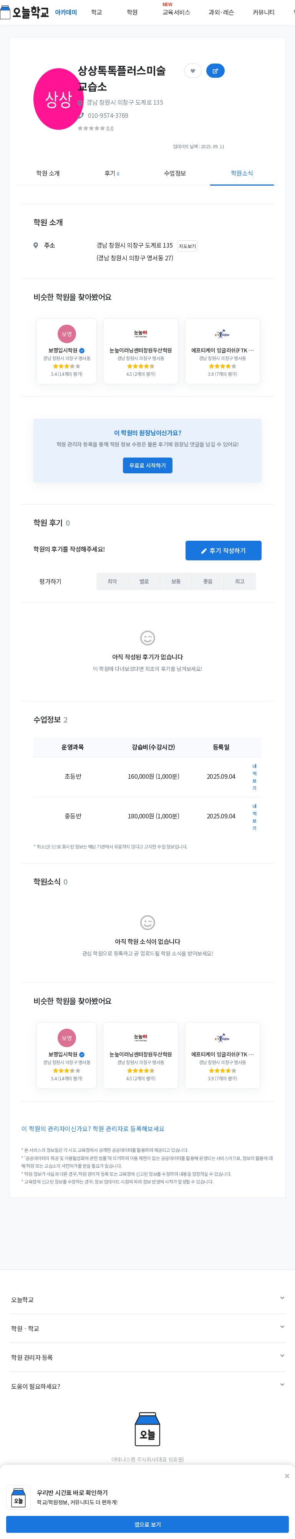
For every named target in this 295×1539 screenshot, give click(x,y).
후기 (111, 173)
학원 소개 (48, 173)
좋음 (208, 581)
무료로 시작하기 (147, 465)
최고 (240, 581)
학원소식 (242, 173)
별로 (144, 581)
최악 (112, 581)
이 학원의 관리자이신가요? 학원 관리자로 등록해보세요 (93, 1128)
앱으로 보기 (147, 1524)
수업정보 (175, 173)
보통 (176, 581)
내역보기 (254, 777)
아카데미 (67, 12)
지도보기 (187, 246)
